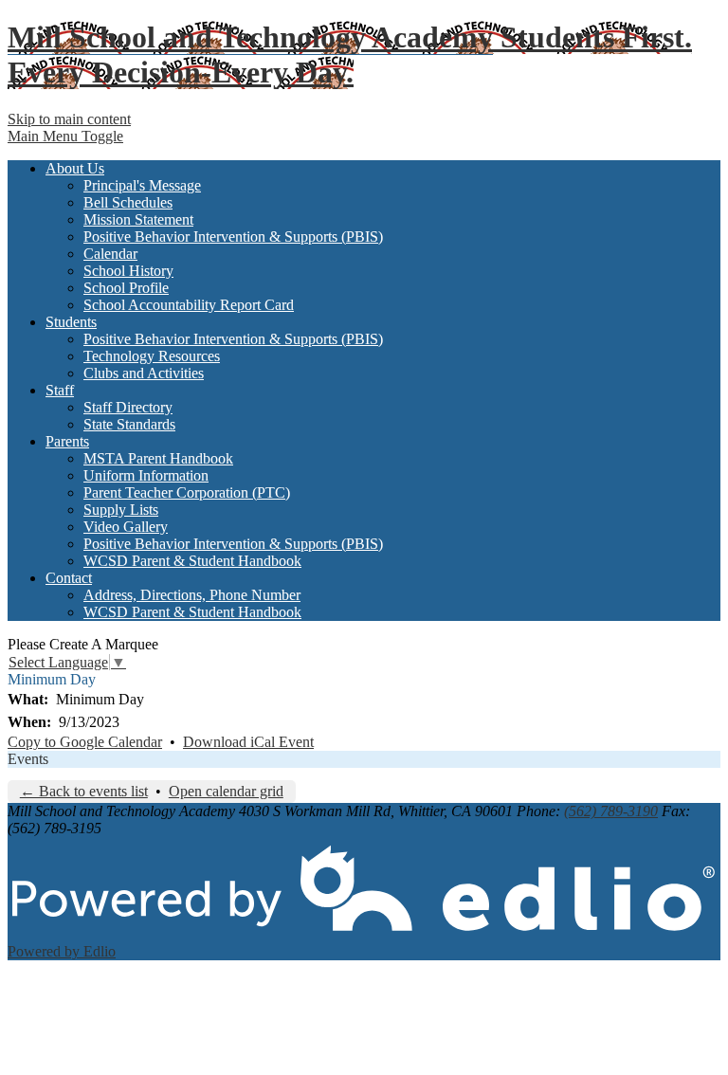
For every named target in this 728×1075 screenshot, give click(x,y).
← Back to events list (84, 791)
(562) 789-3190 (611, 811)
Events (28, 759)
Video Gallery (125, 527)
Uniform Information (146, 475)
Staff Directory (128, 407)
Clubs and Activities (143, 373)
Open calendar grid (226, 791)
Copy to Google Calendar (85, 742)
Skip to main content (69, 119)
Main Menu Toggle (65, 136)
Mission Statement (138, 219)
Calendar (110, 254)
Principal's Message (142, 185)
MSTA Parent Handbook (158, 458)
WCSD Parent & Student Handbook (192, 561)
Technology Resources (151, 356)
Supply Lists (120, 509)
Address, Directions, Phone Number (191, 595)
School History (128, 271)
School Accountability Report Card (188, 305)
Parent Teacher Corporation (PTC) (186, 492)
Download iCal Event (248, 742)
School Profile (126, 288)
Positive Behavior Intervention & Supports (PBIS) (233, 236)
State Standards (129, 424)
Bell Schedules (128, 202)
